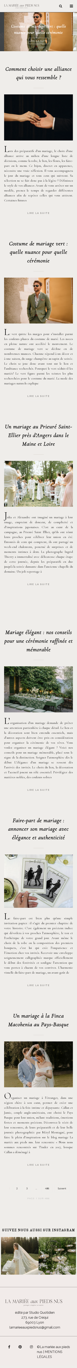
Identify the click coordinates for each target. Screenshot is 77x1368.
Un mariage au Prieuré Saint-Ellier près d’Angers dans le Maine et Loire (38, 435)
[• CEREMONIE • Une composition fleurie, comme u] (57, 1256)
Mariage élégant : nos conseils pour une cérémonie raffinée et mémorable (39, 641)
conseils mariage (38, 21)
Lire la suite (38, 213)
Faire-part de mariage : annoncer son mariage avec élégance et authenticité (38, 829)
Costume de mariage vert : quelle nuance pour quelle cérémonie (38, 252)
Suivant (62, 1188)
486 (47, 1188)
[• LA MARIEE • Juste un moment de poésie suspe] (20, 1256)
